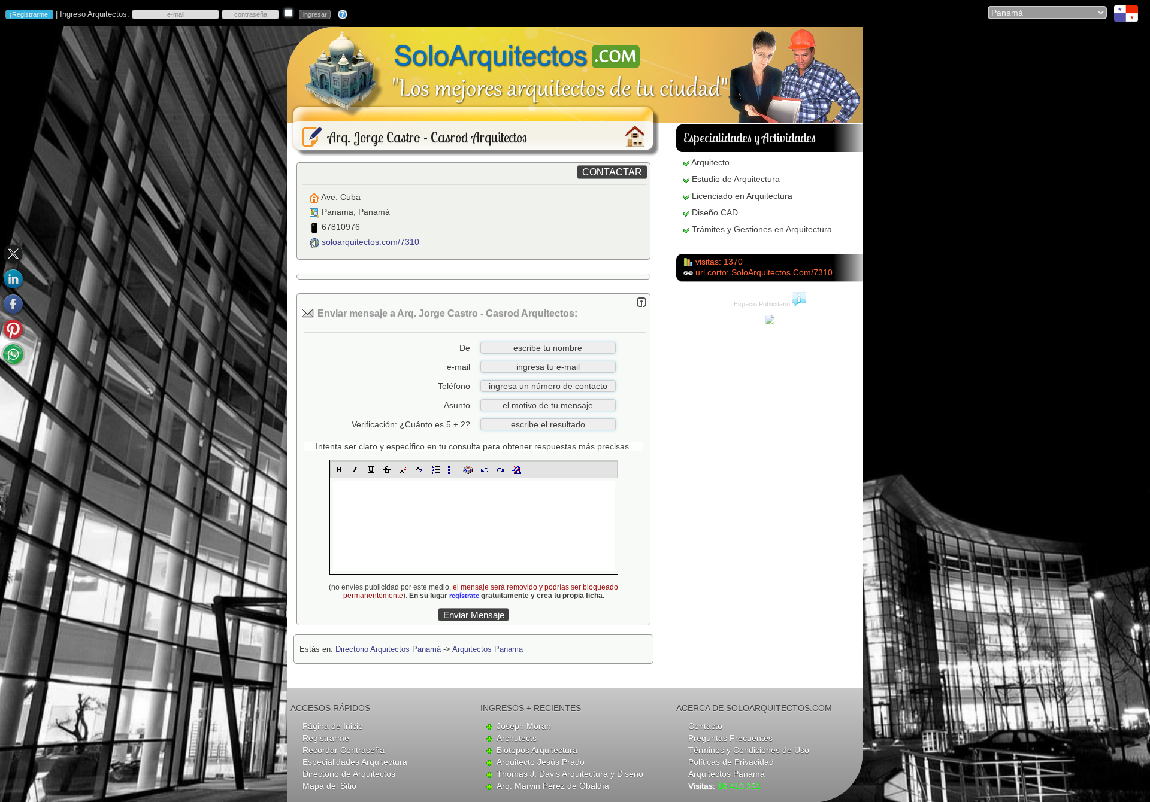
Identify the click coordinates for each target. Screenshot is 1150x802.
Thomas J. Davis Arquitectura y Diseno (570, 774)
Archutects (517, 738)
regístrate (464, 595)
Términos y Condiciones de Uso (748, 750)
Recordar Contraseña (343, 750)
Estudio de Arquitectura (736, 179)
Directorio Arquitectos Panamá (388, 649)
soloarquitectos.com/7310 (370, 242)
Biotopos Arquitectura (537, 750)
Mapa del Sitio (329, 786)
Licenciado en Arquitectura (742, 195)
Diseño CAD (715, 212)
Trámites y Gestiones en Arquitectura (762, 229)
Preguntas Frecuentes (730, 738)
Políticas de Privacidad (731, 762)
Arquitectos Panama (487, 649)
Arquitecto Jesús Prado (541, 762)
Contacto (705, 726)
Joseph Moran (524, 726)
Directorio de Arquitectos (348, 774)
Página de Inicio (332, 726)
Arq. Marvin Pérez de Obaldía (553, 786)
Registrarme (325, 738)
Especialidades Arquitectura (354, 762)
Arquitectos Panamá (726, 774)
